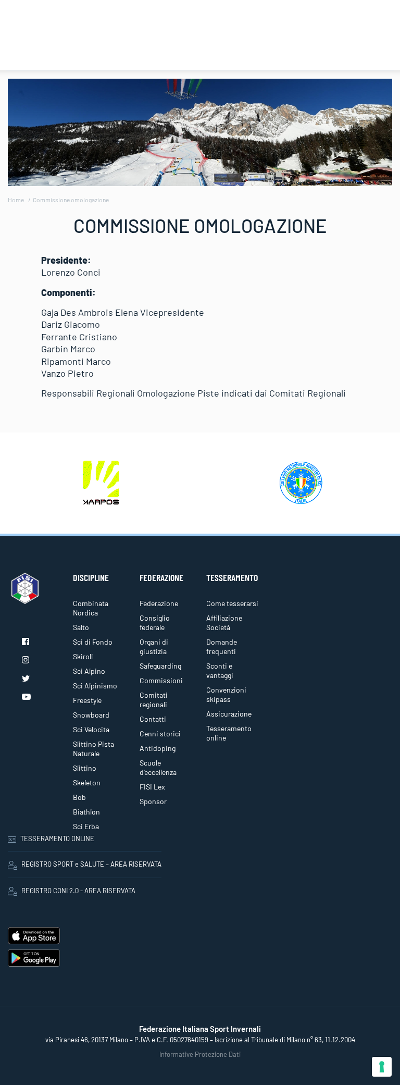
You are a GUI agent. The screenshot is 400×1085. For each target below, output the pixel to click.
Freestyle (87, 700)
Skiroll (83, 656)
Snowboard (91, 714)
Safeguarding (160, 665)
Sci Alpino (89, 671)
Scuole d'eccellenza (158, 767)
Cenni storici (160, 733)
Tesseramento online (229, 733)
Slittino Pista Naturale (93, 748)
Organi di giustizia (154, 646)
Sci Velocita (91, 729)
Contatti (153, 718)
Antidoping (158, 748)
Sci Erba (86, 826)
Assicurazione (229, 713)
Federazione (159, 603)
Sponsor (153, 801)
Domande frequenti (221, 646)
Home (16, 199)
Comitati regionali (154, 700)
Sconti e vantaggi (219, 670)
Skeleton (87, 782)
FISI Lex (152, 786)
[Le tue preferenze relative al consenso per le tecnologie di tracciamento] (382, 1067)
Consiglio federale (155, 622)
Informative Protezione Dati (200, 1054)
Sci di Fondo (93, 641)
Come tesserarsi (232, 603)
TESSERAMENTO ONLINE (57, 838)
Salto (81, 627)
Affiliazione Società (224, 622)
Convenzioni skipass (226, 694)
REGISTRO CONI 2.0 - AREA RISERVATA (78, 890)
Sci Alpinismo (95, 685)
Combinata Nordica (90, 608)
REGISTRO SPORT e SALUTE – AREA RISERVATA (91, 864)
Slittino (84, 767)
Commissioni (161, 680)
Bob (79, 797)
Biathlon (86, 811)
